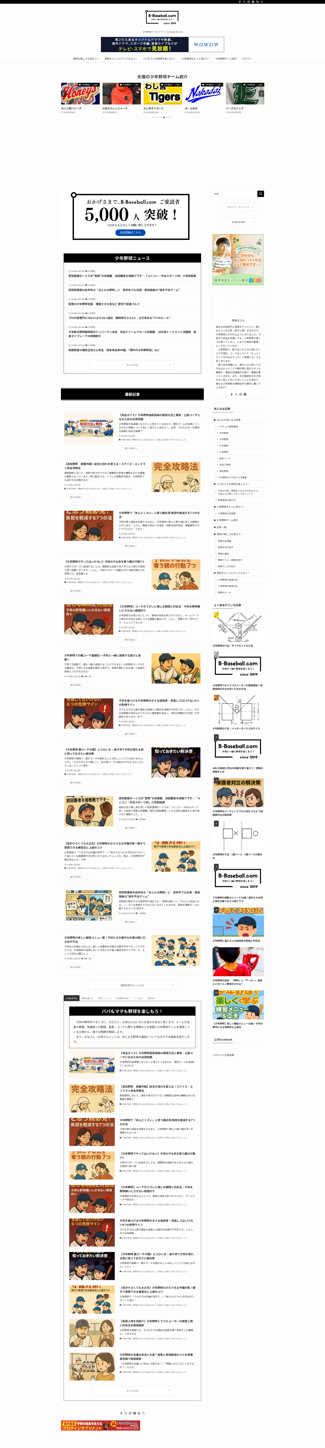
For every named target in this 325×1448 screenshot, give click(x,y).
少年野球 (224, 451)
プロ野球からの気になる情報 (232, 477)
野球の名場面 (224, 541)
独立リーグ (225, 458)
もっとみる (132, 364)
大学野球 (224, 439)
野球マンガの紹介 (227, 566)
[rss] (257, 2)
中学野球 (224, 433)
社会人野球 (225, 464)
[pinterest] (253, 2)
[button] (153, 117)
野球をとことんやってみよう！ (233, 573)
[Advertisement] (162, 165)
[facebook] (240, 2)
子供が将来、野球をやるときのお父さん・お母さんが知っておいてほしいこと (239, 492)
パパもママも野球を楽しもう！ (233, 484)
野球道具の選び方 (227, 500)
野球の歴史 (223, 553)
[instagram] (248, 2)
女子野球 (224, 445)
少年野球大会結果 (227, 513)
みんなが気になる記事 (229, 420)
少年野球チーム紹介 (227, 520)
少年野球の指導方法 (228, 579)
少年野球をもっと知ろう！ (231, 506)
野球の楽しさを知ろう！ (230, 534)
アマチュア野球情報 (228, 426)
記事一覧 (221, 527)
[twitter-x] (244, 2)
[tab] (72, 998)
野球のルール (224, 592)
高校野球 (224, 471)
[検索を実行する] (260, 194)
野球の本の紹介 (225, 547)
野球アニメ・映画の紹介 (230, 559)
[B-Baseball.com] (162, 18)
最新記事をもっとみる (132, 985)
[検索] (262, 2)
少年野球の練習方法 (228, 586)
